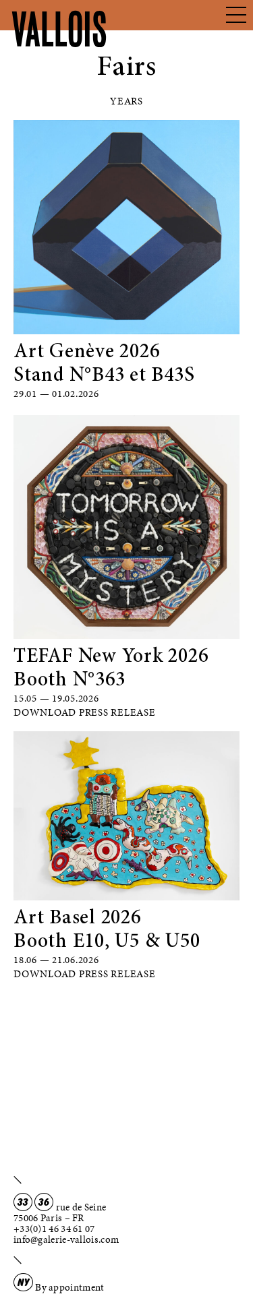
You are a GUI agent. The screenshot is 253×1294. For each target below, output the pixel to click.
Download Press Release (84, 712)
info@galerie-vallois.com (66, 1239)
